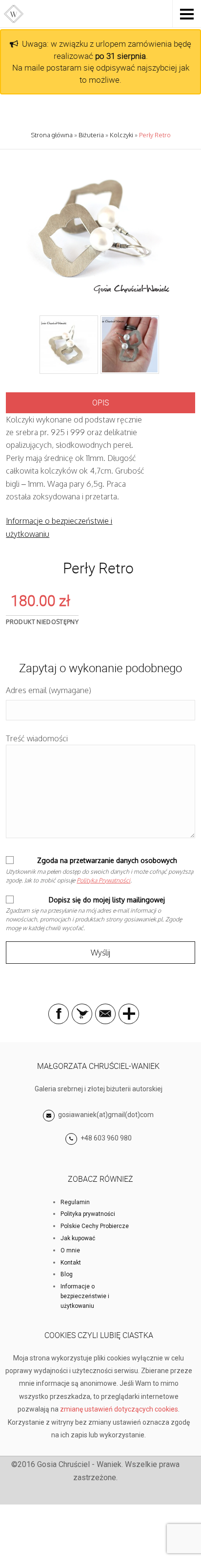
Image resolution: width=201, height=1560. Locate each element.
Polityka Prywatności (103, 880)
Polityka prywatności (87, 1214)
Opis (100, 402)
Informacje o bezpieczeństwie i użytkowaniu (84, 1296)
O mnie (70, 1250)
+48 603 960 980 (106, 1138)
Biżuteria (91, 135)
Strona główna (52, 135)
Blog (66, 1274)
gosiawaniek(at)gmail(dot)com (105, 1115)
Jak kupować (77, 1238)
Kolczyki (121, 135)
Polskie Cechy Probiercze (94, 1226)
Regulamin (75, 1202)
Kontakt (70, 1262)
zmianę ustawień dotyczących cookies (119, 1409)
